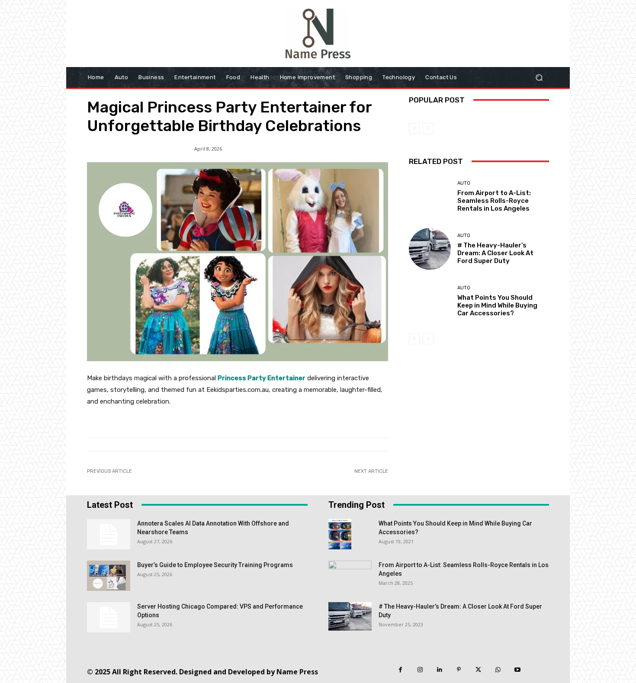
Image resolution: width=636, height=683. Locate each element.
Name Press (297, 672)
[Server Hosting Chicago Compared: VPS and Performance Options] (108, 617)
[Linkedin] (439, 669)
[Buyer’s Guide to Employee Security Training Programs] (108, 576)
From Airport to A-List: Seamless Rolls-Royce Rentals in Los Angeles (494, 200)
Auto (463, 183)
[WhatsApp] (497, 669)
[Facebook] (400, 669)
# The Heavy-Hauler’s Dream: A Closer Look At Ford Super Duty (495, 253)
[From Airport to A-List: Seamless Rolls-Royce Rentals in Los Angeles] (430, 197)
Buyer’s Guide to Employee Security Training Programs (215, 564)
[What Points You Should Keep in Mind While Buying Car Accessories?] (430, 301)
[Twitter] (478, 669)
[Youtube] (517, 669)
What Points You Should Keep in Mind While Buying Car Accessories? (497, 305)
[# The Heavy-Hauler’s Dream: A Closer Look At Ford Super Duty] (430, 249)
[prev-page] (414, 128)
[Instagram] (419, 669)
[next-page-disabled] (428, 128)
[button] (539, 77)
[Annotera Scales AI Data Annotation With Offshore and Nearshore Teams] (108, 534)
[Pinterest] (458, 669)
